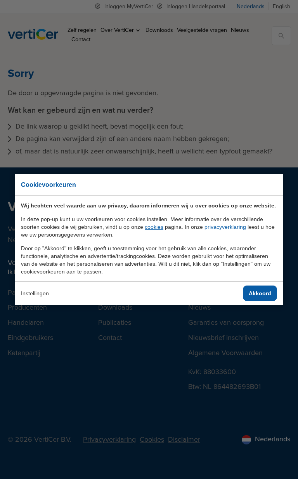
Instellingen (35, 293)
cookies (154, 227)
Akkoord (260, 293)
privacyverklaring (225, 227)
